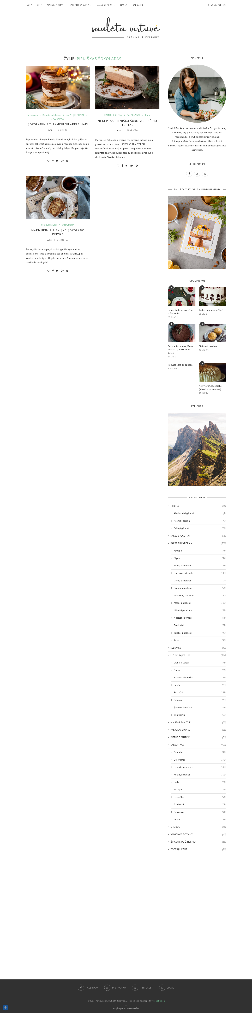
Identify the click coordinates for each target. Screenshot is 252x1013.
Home (29, 5)
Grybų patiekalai (200, 580)
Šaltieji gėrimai (200, 528)
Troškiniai (200, 625)
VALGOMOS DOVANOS (198, 834)
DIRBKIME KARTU (55, 5)
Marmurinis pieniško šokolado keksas (57, 232)
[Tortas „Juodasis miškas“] (212, 296)
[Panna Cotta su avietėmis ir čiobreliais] (181, 296)
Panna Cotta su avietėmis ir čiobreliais (180, 311)
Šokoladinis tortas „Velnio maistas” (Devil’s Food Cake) (181, 350)
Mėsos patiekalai (200, 602)
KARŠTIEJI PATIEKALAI (198, 543)
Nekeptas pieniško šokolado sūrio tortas (127, 123)
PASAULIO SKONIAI (198, 729)
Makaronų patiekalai (200, 595)
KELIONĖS (138, 5)
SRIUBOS (198, 826)
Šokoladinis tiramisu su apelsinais (58, 124)
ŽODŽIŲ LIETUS (198, 849)
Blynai (200, 558)
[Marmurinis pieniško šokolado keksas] (58, 197)
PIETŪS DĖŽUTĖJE (198, 737)
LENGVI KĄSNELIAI (198, 655)
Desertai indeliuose (52, 115)
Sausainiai (200, 811)
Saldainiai (200, 804)
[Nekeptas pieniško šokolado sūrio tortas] (127, 87)
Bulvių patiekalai (200, 565)
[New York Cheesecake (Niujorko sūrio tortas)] (212, 372)
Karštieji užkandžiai (200, 677)
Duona (200, 670)
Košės (200, 685)
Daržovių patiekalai (200, 573)
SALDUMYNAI (57, 118)
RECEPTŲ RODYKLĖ (79, 5)
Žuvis (200, 640)
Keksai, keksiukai (49, 224)
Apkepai (200, 550)
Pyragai (200, 789)
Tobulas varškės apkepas (181, 364)
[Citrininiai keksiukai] (212, 333)
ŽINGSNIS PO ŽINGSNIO (198, 841)
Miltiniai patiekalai (200, 610)
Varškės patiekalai (200, 632)
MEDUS (124, 5)
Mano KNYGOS (105, 5)
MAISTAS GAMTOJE (198, 722)
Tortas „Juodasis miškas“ (211, 310)
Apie (39, 5)
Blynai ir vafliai (200, 662)
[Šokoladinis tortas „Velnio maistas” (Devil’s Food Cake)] (181, 333)
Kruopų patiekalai (200, 587)
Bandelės (200, 752)
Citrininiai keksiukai (208, 346)
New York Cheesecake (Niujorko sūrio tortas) (210, 387)
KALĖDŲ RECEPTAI (75, 115)
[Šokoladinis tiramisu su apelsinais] (58, 87)
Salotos (200, 699)
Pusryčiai (200, 692)
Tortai (147, 115)
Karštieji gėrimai (200, 520)
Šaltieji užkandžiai (200, 707)
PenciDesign (159, 1000)
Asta (50, 129)
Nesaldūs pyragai (200, 617)
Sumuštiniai (200, 714)
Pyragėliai (200, 797)
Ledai (200, 782)
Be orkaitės (32, 115)
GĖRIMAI (198, 505)
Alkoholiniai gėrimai (200, 513)
